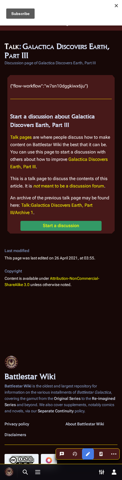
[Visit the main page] (9, 472)
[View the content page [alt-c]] (101, 454)
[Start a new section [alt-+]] (62, 454)
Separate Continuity (56, 411)
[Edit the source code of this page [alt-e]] (88, 454)
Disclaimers (15, 434)
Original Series (67, 398)
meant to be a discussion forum (68, 186)
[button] (61, 226)
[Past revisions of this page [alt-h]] (75, 454)
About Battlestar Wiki (85, 424)
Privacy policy (17, 424)
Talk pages (21, 137)
